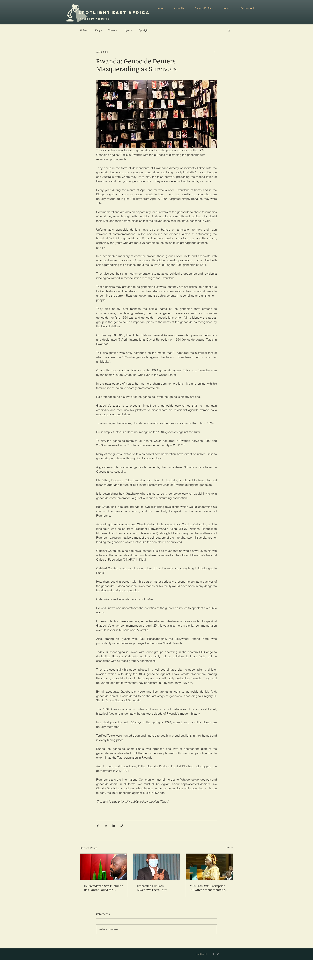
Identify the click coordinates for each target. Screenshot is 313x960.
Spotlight (143, 30)
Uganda (128, 30)
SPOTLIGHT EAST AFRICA (114, 12)
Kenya (98, 30)
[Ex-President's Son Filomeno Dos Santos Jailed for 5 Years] (103, 867)
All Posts (84, 30)
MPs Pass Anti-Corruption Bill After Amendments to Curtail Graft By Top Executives (207, 888)
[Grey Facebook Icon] (213, 954)
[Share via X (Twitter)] (105, 825)
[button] (229, 30)
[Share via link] (121, 825)
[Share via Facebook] (97, 825)
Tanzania (112, 30)
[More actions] (215, 52)
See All (229, 847)
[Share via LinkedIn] (113, 825)
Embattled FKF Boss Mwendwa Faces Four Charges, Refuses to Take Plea (154, 888)
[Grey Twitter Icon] (217, 954)
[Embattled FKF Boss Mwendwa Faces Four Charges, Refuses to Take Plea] (156, 867)
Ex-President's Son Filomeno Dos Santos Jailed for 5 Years (103, 888)
